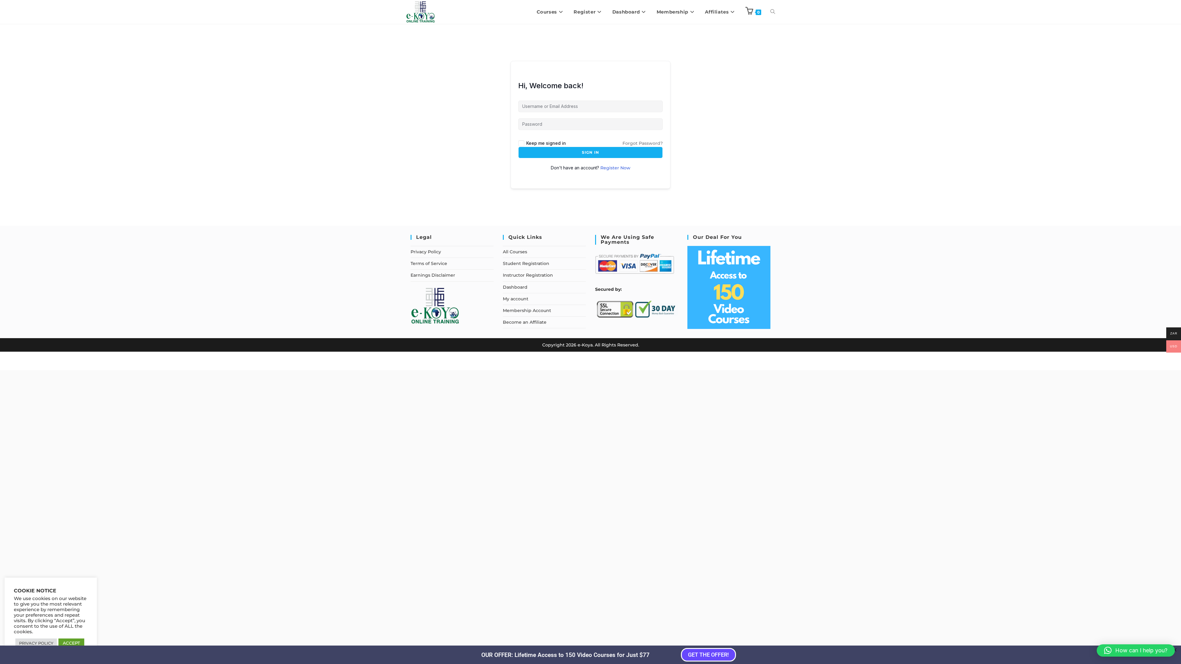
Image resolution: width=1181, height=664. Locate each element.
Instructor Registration (528, 275)
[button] (1136, 650)
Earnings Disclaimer (433, 275)
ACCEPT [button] (71, 643)
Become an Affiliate (525, 322)
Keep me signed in (546, 143)
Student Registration (526, 263)
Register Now (615, 168)
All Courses (515, 252)
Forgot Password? (642, 143)
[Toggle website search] (773, 12)
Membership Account (527, 310)
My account (515, 299)
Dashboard (515, 287)
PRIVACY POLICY (36, 643)
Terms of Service (429, 263)
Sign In (590, 152)
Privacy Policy (426, 252)
